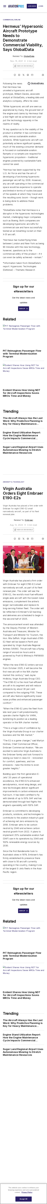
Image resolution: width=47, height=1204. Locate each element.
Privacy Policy (27, 1192)
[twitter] (23, 75)
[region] (23, 1193)
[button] (5, 6)
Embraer (29, 520)
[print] (43, 75)
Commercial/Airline (11, 20)
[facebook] (15, 75)
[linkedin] (19, 75)
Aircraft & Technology (13, 482)
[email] (32, 75)
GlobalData (29, 56)
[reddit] (28, 75)
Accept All (23, 1199)
